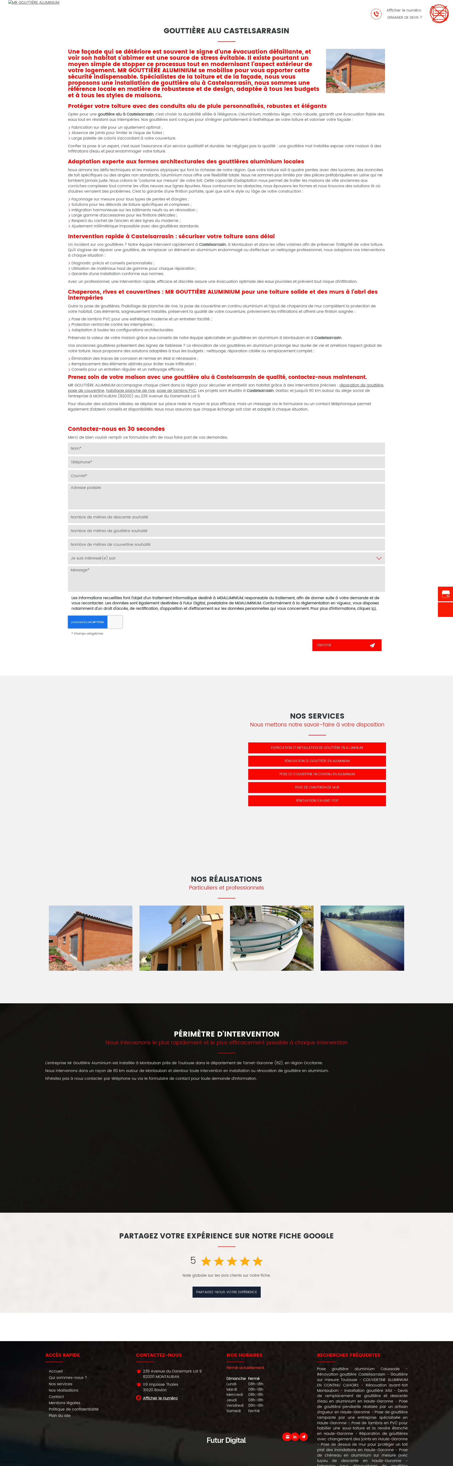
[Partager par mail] (303, 1436)
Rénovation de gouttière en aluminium (317, 761)
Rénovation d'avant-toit (317, 800)
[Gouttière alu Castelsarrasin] (355, 71)
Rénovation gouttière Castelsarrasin (351, 1374)
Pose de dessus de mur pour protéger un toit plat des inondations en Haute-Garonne (362, 1447)
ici (374, 609)
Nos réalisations (63, 1390)
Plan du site (60, 1416)
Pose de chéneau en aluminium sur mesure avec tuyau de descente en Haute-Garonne (362, 1455)
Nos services (60, 1384)
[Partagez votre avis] (287, 1436)
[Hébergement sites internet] (226, 1449)
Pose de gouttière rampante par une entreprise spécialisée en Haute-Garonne (362, 1417)
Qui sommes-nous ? (68, 1378)
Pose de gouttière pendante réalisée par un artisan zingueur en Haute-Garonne (362, 1406)
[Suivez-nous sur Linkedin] (295, 1436)
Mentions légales (64, 1403)
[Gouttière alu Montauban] (90, 938)
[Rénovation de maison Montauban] (362, 938)
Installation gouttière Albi (368, 1391)
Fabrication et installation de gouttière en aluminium (317, 747)
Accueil (56, 1371)
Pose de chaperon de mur (317, 787)
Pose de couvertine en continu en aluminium (317, 774)
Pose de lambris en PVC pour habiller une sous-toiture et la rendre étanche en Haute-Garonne (362, 1428)
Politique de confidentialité (74, 1409)
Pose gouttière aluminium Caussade (358, 1369)
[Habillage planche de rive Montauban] (272, 938)
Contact (56, 1397)
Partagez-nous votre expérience (226, 1292)
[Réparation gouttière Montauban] (181, 938)
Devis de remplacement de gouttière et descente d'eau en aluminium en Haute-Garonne (362, 1396)
